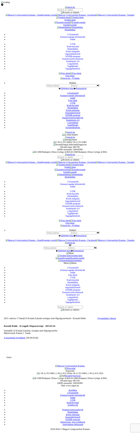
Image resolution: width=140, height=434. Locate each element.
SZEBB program (72, 419)
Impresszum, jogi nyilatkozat (72, 422)
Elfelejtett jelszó (67, 88)
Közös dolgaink (73, 110)
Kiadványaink (73, 105)
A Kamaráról (72, 93)
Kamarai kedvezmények (72, 118)
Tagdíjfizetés (72, 125)
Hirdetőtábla (72, 108)
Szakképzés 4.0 (72, 120)
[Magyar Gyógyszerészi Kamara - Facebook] (76, 15)
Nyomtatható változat (106, 318)
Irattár (72, 98)
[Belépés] (98, 85)
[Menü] (70, 139)
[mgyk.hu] (70, 7)
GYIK (73, 103)
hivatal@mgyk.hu (73, 376)
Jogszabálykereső (72, 113)
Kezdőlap (73, 390)
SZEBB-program (72, 115)
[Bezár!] (70, 5)
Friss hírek (72, 100)
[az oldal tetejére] (70, 135)
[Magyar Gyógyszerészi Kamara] (70, 366)
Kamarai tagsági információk (72, 95)
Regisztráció (81, 88)
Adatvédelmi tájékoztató (72, 424)
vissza (8, 357)
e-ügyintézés (72, 122)
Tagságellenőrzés (72, 127)
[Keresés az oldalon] (70, 12)
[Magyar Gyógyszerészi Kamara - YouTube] (115, 15)
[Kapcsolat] (70, 368)
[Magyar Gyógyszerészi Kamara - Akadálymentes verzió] (31, 15)
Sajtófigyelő (73, 405)
